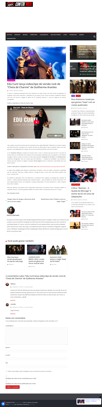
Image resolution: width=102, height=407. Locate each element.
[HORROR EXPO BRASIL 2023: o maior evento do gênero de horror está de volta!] (36, 246)
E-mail (8, 355)
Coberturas (33, 34)
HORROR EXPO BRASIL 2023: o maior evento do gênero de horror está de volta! (36, 260)
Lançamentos (44, 34)
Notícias (9, 34)
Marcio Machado (19, 90)
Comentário (10, 326)
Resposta (12, 300)
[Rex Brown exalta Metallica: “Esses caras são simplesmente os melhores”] (75, 123)
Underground (11, 38)
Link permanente (29, 287)
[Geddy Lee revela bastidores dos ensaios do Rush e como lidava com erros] (75, 147)
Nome (8, 347)
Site (7, 363)
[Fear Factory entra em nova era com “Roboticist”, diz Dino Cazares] (75, 135)
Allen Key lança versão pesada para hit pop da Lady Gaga (15, 259)
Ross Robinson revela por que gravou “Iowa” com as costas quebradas (83, 102)
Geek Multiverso (56, 34)
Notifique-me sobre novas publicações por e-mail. (21, 383)
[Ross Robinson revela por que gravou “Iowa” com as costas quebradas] (83, 86)
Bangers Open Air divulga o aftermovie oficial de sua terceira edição (21, 200)
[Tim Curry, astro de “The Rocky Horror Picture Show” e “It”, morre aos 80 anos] (75, 215)
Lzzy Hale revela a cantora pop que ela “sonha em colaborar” (87, 157)
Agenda (81, 34)
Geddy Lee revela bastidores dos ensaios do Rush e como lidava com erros (88, 146)
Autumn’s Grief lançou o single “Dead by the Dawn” (58, 259)
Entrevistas (73, 34)
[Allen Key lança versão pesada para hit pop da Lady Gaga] (15, 246)
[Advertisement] (51, 21)
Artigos (25, 34)
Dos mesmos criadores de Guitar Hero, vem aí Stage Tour (88, 225)
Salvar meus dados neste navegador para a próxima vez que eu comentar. (30, 371)
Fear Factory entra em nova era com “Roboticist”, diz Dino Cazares (87, 134)
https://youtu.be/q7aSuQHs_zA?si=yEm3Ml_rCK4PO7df (51, 166)
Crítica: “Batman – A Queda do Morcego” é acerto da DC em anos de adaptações (82, 192)
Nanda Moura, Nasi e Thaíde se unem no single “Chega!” (53, 200)
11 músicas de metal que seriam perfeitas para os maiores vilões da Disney (83, 68)
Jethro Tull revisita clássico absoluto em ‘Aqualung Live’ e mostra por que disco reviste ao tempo (83, 49)
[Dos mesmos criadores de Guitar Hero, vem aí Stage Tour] (75, 226)
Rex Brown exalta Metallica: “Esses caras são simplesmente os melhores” (88, 122)
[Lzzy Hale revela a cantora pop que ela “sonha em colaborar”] (75, 158)
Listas (65, 34)
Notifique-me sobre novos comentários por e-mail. (21, 378)
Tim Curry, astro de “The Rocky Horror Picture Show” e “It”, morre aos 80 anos (88, 214)
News (73, 95)
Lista (73, 63)
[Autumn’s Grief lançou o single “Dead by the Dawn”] (57, 246)
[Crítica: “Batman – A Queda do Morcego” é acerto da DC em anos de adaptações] (83, 175)
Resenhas (17, 34)
